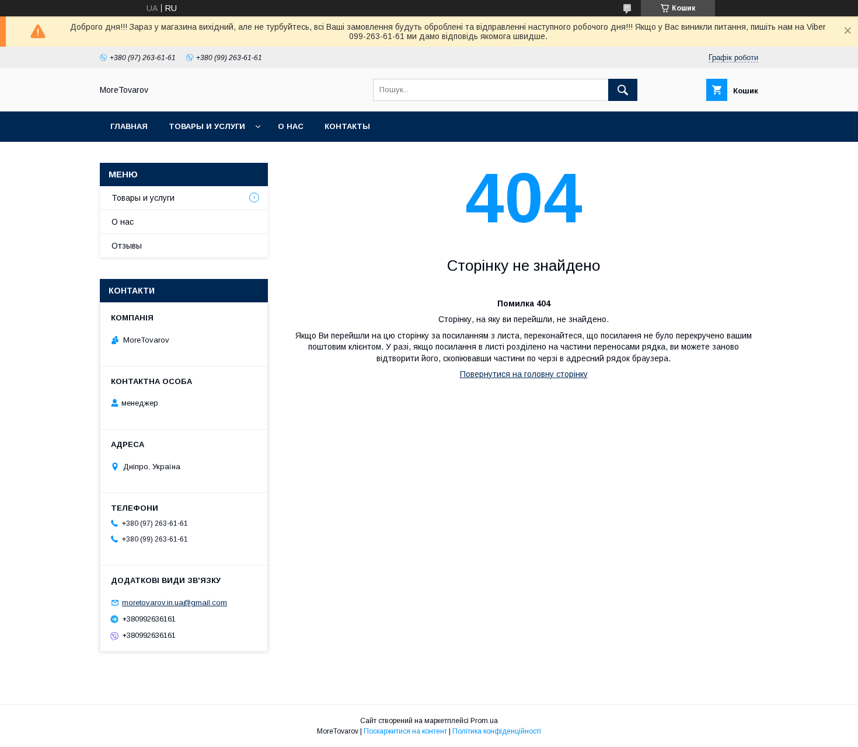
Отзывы (126, 245)
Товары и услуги (207, 126)
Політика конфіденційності (496, 731)
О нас (291, 126)
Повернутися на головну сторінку (524, 374)
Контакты (347, 126)
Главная (129, 126)
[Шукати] (622, 90)
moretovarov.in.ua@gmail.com (174, 602)
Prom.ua (484, 721)
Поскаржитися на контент (405, 731)
